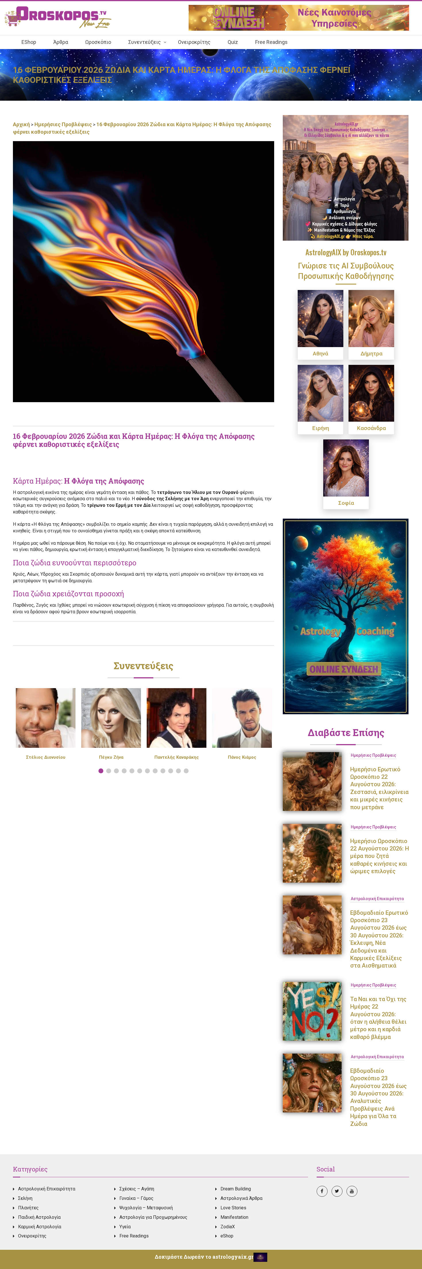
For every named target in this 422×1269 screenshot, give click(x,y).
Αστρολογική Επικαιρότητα (377, 898)
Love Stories (233, 1207)
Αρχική (22, 124)
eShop (226, 1236)
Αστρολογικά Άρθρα (241, 1198)
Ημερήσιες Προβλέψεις (63, 124)
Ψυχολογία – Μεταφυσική (146, 1207)
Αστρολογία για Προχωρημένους (153, 1217)
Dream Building (235, 1189)
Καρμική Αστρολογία (39, 1226)
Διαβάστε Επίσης (346, 732)
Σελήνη (25, 1198)
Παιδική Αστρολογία (39, 1217)
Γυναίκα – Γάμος (136, 1198)
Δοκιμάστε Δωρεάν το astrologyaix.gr (204, 1256)
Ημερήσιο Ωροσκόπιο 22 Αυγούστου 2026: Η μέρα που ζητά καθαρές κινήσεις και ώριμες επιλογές (379, 856)
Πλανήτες (28, 1207)
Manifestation (234, 1217)
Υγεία (125, 1226)
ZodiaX (227, 1226)
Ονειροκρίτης (32, 1236)
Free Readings (134, 1236)
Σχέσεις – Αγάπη (136, 1189)
